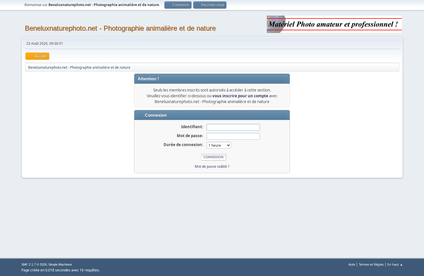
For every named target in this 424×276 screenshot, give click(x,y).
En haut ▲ (395, 264)
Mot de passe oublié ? (212, 166)
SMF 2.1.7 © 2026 (34, 264)
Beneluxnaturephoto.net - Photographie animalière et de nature (120, 28)
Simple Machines (60, 264)
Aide (351, 264)
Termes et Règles (371, 264)
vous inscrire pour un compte (240, 95)
